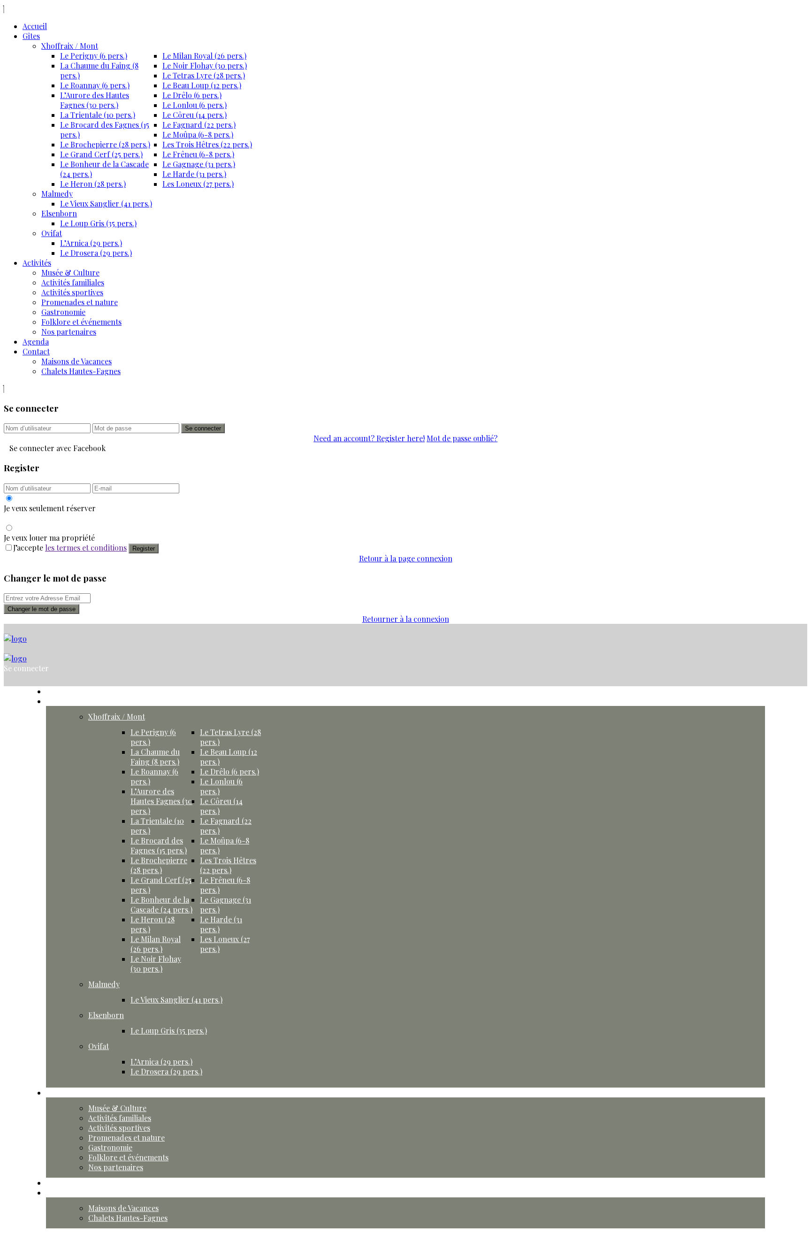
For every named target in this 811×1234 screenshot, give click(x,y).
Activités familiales (72, 282)
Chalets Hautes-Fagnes (81, 371)
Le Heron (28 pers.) (93, 184)
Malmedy (57, 194)
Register (143, 548)
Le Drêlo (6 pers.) (192, 95)
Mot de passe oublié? (462, 438)
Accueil (35, 26)
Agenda (36, 341)
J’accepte (70, 547)
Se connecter (203, 428)
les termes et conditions (86, 547)
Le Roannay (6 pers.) (95, 85)
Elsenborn (59, 213)
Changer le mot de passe (42, 609)
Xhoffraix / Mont (69, 46)
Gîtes (31, 36)
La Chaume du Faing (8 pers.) (155, 756)
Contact (36, 351)
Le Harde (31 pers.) (194, 174)
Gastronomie (63, 312)
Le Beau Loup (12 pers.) (201, 85)
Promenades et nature (79, 302)
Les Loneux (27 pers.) (198, 184)
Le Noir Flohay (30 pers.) (204, 65)
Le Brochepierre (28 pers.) (105, 144)
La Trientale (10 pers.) (97, 115)
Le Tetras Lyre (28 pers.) (203, 75)
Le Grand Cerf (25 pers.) (101, 154)
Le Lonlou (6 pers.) (194, 105)
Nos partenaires (68, 332)
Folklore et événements (81, 322)
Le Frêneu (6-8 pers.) (198, 154)
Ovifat (51, 233)
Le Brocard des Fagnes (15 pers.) (158, 845)
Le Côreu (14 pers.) (194, 115)
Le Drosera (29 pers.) (96, 253)
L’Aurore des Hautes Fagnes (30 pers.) (94, 100)
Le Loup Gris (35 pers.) (98, 223)
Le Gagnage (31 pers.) (198, 164)
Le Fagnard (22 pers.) (199, 125)
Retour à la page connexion (405, 558)
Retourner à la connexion (405, 619)
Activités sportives (72, 292)
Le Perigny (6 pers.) (93, 56)
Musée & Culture (70, 272)
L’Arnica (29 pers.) (91, 243)
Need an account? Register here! (369, 438)
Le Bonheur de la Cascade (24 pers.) (161, 904)
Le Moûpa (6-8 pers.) (197, 134)
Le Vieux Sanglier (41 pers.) (106, 203)
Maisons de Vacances (76, 361)
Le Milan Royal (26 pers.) (204, 56)
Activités (37, 263)
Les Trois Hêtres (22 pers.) (207, 144)
